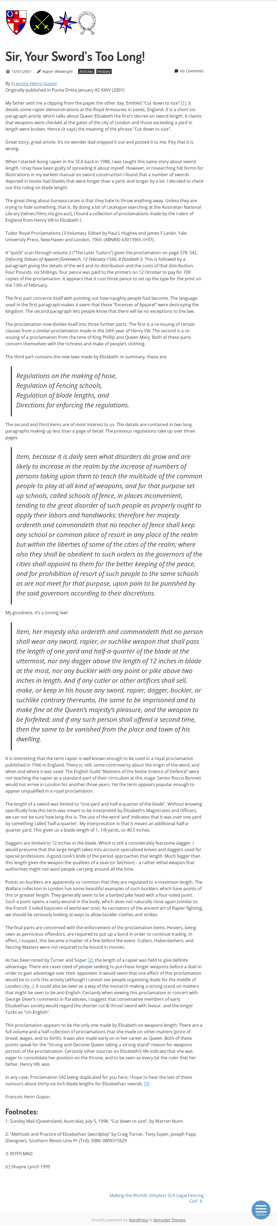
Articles (86, 71)
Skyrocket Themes (169, 1219)
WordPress (138, 1219)
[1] (183, 103)
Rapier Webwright (57, 71)
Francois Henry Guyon (34, 83)
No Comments (192, 70)
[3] (146, 1084)
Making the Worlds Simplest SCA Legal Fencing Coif (157, 1198)
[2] (90, 960)
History (104, 71)
